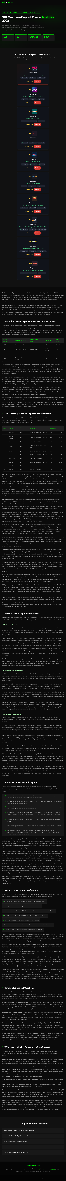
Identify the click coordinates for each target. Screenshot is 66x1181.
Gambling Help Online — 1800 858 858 (47, 1169)
